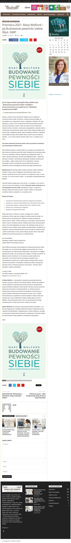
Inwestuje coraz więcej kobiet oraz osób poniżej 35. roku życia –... (39, 500)
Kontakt (34, 1)
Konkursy (51, 500)
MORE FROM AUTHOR (21, 416)
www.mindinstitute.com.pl (13, 276)
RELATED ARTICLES (8, 416)
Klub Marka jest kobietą (15, 1)
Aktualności (4, 1)
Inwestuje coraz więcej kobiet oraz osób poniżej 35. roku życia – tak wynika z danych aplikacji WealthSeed (23, 433)
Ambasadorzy (26, 1)
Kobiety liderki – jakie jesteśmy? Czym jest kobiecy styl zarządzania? (38, 432)
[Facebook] (69, 1)
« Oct (50, 54)
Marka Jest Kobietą (14, 21)
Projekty (51, 506)
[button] (68, 14)
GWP (22, 380)
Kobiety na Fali (53, 495)
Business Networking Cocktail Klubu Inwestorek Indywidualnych (8, 432)
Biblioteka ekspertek (43, 1)
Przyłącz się (53, 1)
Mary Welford (27, 380)
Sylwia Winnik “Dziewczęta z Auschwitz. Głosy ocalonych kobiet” (12, 396)
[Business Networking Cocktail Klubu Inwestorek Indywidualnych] (9, 423)
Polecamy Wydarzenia (55, 497)
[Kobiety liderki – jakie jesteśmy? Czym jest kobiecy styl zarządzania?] (39, 423)
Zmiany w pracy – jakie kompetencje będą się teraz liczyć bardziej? (36, 396)
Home (3, 18)
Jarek (5, 35)
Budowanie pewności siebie (13, 380)
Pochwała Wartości (54, 503)
